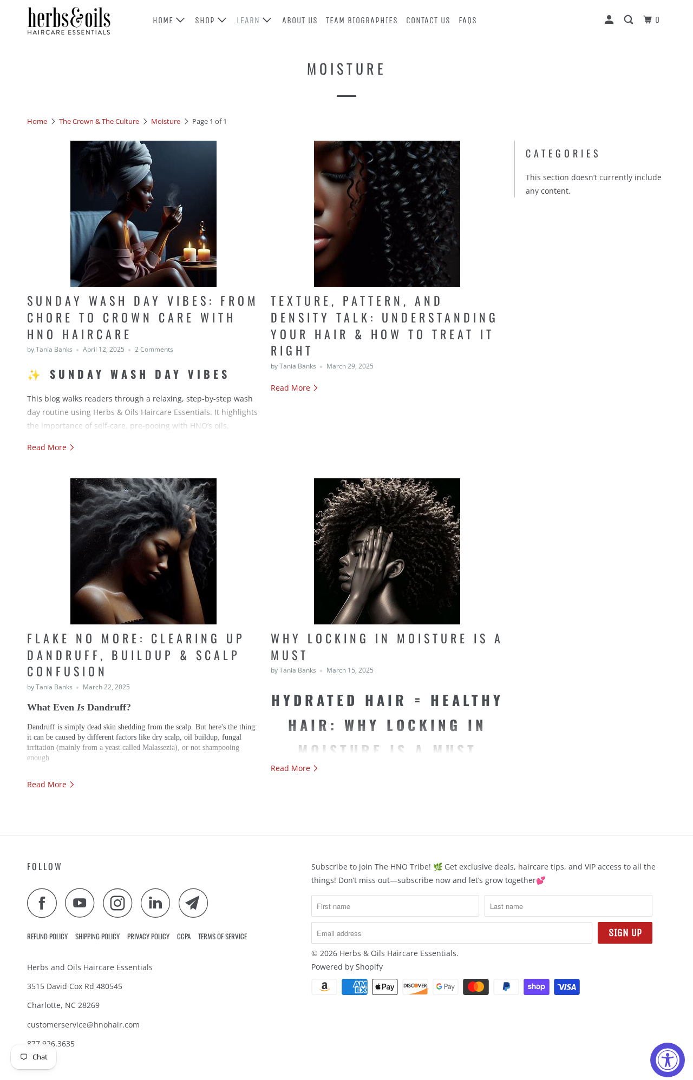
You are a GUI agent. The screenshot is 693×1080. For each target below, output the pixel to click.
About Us (300, 20)
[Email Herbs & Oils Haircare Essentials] (196, 903)
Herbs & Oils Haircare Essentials (397, 953)
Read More (48, 447)
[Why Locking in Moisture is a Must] (387, 551)
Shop (206, 20)
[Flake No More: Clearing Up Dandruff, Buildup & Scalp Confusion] (143, 551)
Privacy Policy (148, 936)
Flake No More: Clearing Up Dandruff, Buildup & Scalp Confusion (136, 654)
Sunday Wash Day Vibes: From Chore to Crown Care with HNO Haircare (143, 317)
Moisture (347, 68)
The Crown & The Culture (99, 121)
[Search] (629, 20)
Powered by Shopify (347, 967)
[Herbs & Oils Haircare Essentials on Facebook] (45, 903)
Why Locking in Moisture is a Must (387, 646)
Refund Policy (47, 936)
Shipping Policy (97, 936)
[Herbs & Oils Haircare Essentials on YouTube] (83, 903)
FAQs (468, 20)
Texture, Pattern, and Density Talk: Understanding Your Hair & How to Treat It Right (385, 325)
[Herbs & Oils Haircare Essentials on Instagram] (121, 903)
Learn (250, 20)
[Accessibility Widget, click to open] (667, 1060)
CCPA (184, 936)
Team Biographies (362, 20)
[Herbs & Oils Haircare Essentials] (82, 20)
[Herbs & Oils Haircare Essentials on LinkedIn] (158, 903)
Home (164, 20)
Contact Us (428, 20)
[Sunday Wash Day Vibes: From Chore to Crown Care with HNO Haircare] (143, 214)
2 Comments (154, 349)
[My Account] (610, 20)
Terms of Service (222, 936)
